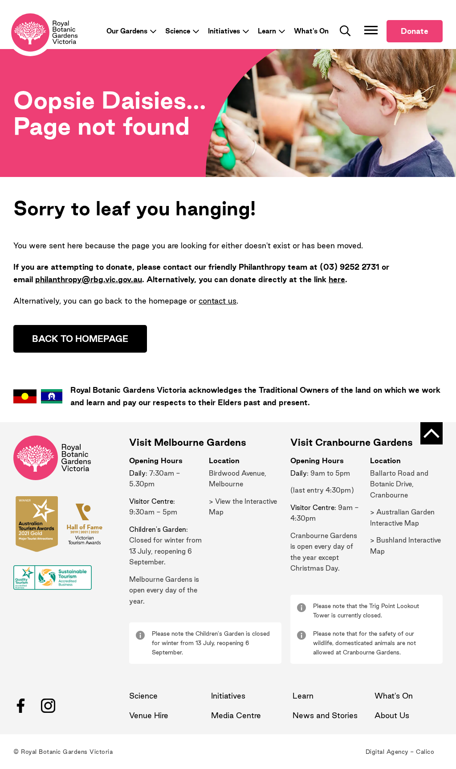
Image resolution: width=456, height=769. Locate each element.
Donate (414, 31)
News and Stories (325, 715)
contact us (217, 300)
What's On (311, 31)
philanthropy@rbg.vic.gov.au (88, 279)
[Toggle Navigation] (371, 29)
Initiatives (224, 31)
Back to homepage (80, 339)
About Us (392, 715)
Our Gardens (126, 31)
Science (177, 31)
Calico (425, 751)
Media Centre (236, 715)
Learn (267, 31)
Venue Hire (148, 715)
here (337, 279)
